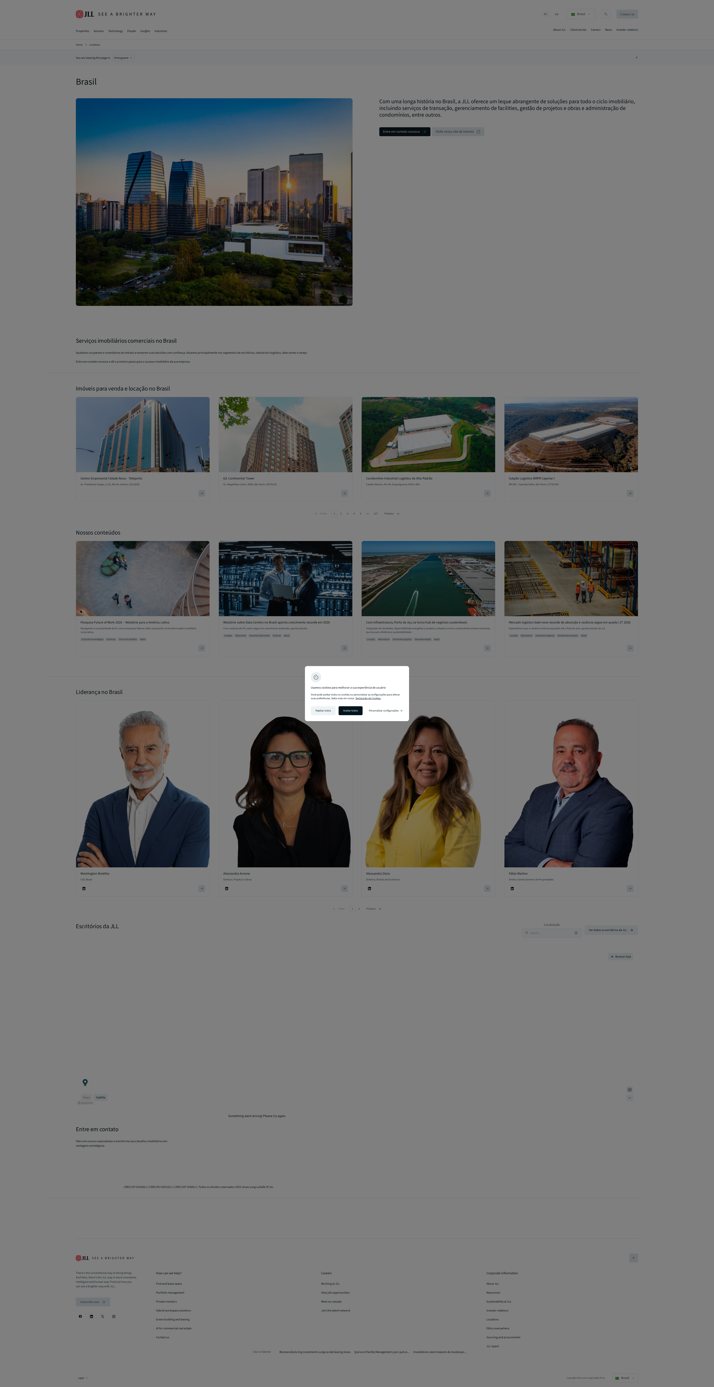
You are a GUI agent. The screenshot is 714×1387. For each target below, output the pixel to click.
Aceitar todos (350, 711)
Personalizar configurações (386, 710)
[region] (357, 693)
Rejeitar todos (323, 711)
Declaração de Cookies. (368, 698)
